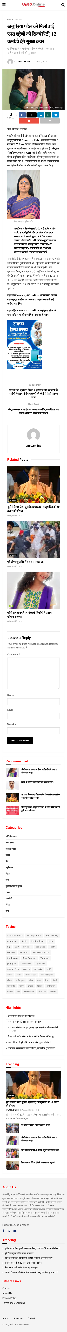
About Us (7, 1293)
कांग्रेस (10, 975)
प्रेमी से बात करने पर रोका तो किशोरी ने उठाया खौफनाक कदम (28, 1258)
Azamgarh (12, 941)
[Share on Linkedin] (40, 115)
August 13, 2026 (15, 515)
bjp (9, 947)
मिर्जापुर (40, 986)
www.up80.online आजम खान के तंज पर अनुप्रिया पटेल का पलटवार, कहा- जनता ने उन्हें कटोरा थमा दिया (32, 299)
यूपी (11, 606)
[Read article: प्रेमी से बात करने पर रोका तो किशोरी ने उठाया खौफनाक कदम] (33, 590)
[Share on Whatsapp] (48, 115)
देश (7, 861)
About (5, 1318)
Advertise (17, 1318)
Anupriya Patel (34, 936)
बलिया (31, 980)
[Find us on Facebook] (3, 1231)
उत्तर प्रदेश (38, 969)
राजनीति (9, 898)
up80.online (23, 61)
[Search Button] (63, 5)
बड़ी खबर (9, 867)
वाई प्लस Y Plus (15, 144)
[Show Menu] (4, 5)
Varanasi (44, 958)
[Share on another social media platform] (50, 121)
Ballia (24, 941)
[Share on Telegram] (55, 115)
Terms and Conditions (13, 1303)
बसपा (39, 980)
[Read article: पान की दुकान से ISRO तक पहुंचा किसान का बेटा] (12, 1153)
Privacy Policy (9, 1298)
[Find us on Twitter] (8, 1231)
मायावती (30, 986)
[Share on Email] (29, 121)
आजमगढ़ (26, 969)
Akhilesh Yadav (15, 936)
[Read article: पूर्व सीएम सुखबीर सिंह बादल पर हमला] (33, 539)
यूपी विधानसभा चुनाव (14, 886)
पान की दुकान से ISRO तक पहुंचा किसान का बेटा (40, 1150)
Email (10, 710)
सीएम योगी (42, 992)
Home (10, 20)
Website (11, 724)
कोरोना (9, 980)
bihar (51, 941)
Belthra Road (37, 941)
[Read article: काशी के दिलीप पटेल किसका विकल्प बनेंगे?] (12, 785)
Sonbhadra (12, 958)
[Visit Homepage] (33, 4)
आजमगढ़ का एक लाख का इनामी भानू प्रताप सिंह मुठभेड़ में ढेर (31, 1048)
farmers (11, 952)
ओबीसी (49, 969)
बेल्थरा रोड (11, 986)
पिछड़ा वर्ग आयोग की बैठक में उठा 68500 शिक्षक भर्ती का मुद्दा (31, 1036)
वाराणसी (10, 992)
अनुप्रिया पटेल (40, 964)
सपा (7, 911)
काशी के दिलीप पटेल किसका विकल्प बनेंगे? (37, 782)
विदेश (8, 904)
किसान (19, 975)
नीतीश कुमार (20, 980)
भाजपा (21, 986)
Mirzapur (24, 952)
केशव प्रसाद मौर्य (47, 975)
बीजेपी (55, 980)
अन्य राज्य (18, 20)
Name (10, 695)
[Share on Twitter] (32, 115)
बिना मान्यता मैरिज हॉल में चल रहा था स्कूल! (38, 1162)
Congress (40, 947)
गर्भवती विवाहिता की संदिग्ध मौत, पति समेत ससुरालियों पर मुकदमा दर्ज (31, 1272)
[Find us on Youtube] (14, 1231)
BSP (17, 947)
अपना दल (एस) (13, 969)
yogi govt (11, 964)
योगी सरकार (51, 986)
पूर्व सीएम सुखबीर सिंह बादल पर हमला (25, 561)
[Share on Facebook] (22, 115)
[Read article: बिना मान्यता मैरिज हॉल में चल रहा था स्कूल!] (12, 1165)
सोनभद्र (53, 992)
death (52, 947)
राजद (8, 892)
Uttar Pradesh (29, 958)
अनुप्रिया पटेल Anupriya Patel (23, 140)
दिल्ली (8, 855)
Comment (13, 654)
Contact (6, 1288)
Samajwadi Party (41, 952)
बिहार (8, 873)
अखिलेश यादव (11, 836)
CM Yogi (27, 947)
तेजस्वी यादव (11, 849)
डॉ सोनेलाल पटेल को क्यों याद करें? (21, 1016)
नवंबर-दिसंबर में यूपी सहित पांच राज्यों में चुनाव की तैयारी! (29, 1042)
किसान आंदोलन (31, 975)
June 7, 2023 (41, 61)
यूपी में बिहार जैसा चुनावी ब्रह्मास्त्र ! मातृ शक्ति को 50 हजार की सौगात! (32, 1248)
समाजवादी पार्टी (29, 992)
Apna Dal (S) (52, 936)
